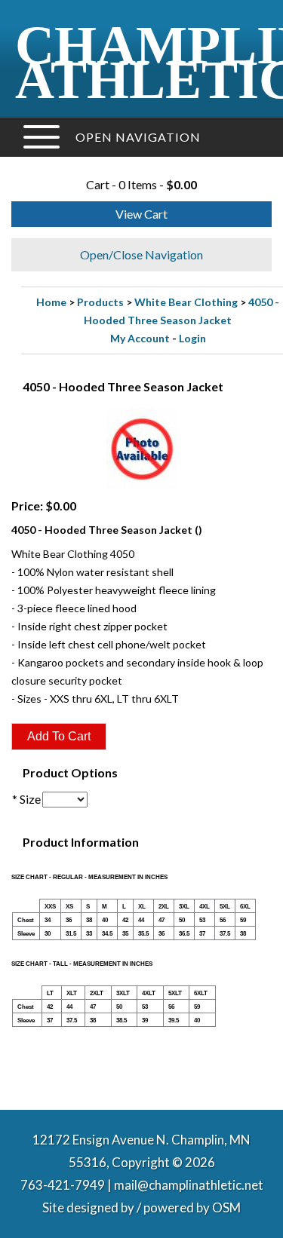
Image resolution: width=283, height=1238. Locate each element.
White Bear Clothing (186, 302)
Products (100, 302)
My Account (140, 338)
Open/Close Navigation (141, 254)
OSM (226, 1207)
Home (51, 302)
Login (192, 338)
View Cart (141, 214)
